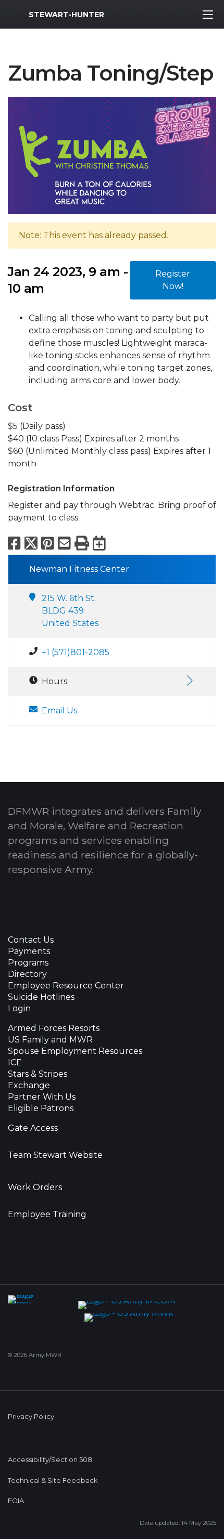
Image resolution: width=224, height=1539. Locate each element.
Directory (27, 974)
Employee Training (47, 1214)
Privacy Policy (31, 1416)
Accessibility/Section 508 (50, 1460)
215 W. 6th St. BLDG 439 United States (70, 610)
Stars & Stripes (37, 1074)
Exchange (29, 1085)
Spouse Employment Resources (75, 1051)
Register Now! (172, 280)
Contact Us (31, 940)
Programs (28, 963)
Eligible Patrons (40, 1108)
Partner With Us (42, 1097)
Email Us (59, 710)
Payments (29, 951)
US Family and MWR (50, 1040)
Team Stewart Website (55, 1155)
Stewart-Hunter (66, 14)
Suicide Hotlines (41, 997)
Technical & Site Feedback (52, 1480)
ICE (15, 1063)
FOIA (16, 1501)
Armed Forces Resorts (53, 1028)
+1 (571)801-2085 (75, 652)
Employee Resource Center (66, 986)
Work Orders (35, 1187)
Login (19, 1009)
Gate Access (33, 1128)
